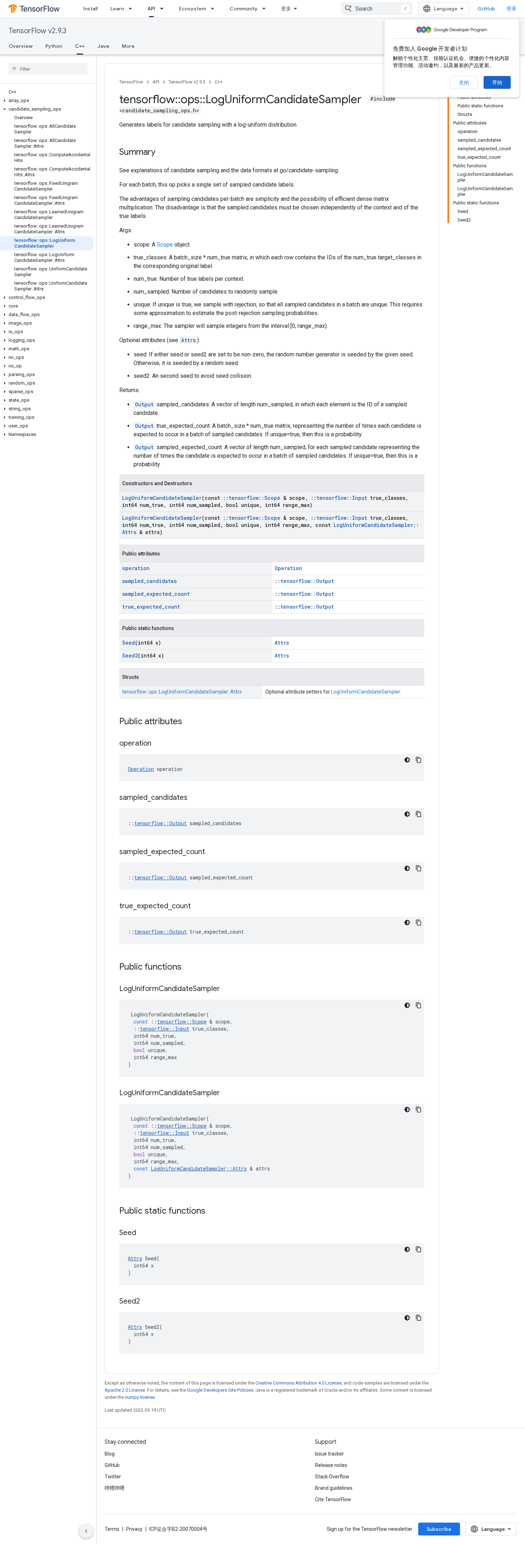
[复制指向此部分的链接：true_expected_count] (198, 906)
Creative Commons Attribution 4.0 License (298, 1383)
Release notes (331, 1465)
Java (103, 46)
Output (144, 404)
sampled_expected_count (156, 593)
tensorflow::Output (307, 581)
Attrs (188, 340)
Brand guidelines (333, 1488)
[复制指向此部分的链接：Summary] (162, 152)
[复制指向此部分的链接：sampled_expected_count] (212, 852)
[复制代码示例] (418, 760)
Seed (128, 642)
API (151, 8)
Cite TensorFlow (333, 1499)
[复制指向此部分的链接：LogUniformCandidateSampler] (227, 989)
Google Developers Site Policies (220, 1390)
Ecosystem (192, 8)
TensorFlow (131, 82)
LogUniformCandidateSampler (162, 497)
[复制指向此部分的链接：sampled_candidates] (195, 798)
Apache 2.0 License (125, 1390)
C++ (80, 46)
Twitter (113, 1476)
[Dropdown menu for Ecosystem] (214, 8)
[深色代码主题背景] (407, 760)
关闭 (464, 83)
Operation (288, 568)
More (128, 46)
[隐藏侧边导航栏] (86, 1531)
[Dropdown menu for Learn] (132, 8)
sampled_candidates (149, 581)
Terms (112, 1529)
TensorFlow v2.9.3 (37, 30)
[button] (46, 100)
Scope (165, 244)
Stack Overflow (332, 1476)
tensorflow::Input (341, 497)
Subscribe (439, 1529)
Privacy (134, 1529)
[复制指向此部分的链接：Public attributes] (189, 722)
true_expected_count (151, 606)
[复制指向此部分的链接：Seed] (143, 1233)
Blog (110, 1454)
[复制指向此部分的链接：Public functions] (188, 967)
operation (136, 568)
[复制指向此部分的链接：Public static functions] (212, 1211)
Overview (20, 46)
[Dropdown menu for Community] (266, 8)
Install (90, 8)
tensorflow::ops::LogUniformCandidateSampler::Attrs (182, 692)
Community (244, 8)
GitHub (486, 8)
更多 (286, 8)
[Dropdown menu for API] (163, 8)
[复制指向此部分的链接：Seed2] (147, 1301)
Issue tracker (329, 1454)
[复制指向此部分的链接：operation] (158, 744)
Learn (117, 8)
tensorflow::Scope (254, 497)
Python (53, 46)
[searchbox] (48, 69)
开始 (497, 82)
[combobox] (376, 8)
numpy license (140, 1397)
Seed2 (130, 655)
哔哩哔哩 (115, 1488)
